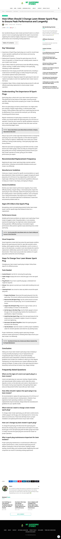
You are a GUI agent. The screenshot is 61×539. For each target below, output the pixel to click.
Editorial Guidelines (23, 530)
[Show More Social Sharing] (15, 28)
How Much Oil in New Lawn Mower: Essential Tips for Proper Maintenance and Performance (20, 504)
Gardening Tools (27, 8)
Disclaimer (40, 530)
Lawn (15, 8)
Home (11, 8)
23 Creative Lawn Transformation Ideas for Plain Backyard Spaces (50, 78)
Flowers (19, 8)
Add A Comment (20, 514)
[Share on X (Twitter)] (9, 28)
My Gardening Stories (32, 534)
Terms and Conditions (50, 530)
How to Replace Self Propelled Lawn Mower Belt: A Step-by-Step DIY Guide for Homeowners (33, 504)
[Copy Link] (13, 28)
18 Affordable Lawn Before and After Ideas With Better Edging (51, 82)
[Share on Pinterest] (11, 28)
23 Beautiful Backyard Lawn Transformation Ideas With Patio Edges (50, 58)
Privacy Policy (46, 8)
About (34, 8)
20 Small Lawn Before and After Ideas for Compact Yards (50, 64)
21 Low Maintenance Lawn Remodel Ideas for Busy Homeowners (51, 53)
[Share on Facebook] (7, 28)
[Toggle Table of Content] (15, 43)
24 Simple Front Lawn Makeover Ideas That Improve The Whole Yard (50, 87)
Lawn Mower (5, 15)
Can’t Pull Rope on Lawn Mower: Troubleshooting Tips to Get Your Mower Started (7, 504)
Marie (7, 24)
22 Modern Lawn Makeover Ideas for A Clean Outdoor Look (51, 68)
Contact (40, 8)
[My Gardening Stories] (30, 3)
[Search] (58, 8)
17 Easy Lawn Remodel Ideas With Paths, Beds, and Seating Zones (50, 73)
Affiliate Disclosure (30, 531)
